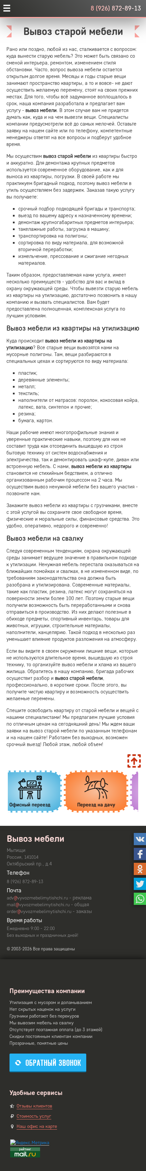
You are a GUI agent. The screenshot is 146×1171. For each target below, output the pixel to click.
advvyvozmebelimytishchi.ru (37, 898)
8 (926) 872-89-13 (116, 8)
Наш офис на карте (37, 1126)
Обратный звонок (53, 1062)
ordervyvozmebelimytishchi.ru (39, 911)
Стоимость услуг (34, 1116)
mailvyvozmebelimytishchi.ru (38, 905)
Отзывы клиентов (34, 1106)
